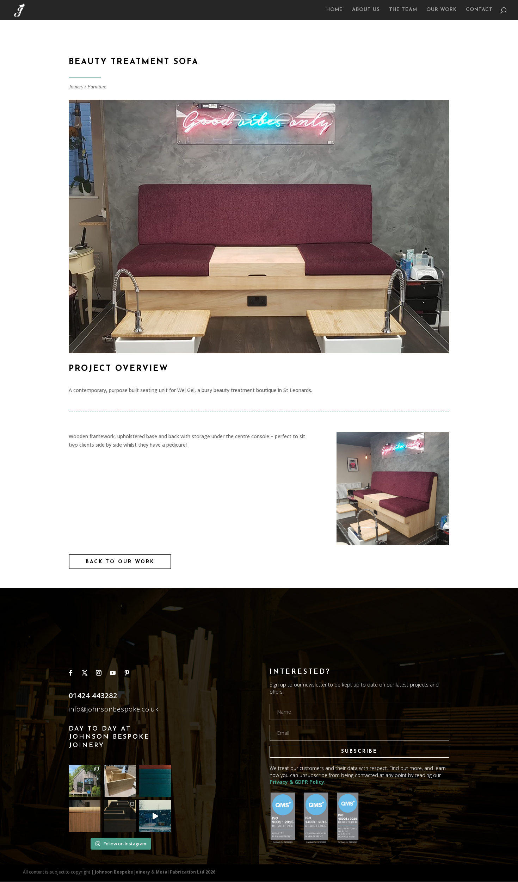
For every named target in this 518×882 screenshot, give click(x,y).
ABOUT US (366, 9)
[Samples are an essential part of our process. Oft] (155, 781)
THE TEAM (403, 9)
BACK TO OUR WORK (120, 562)
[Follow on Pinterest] (126, 672)
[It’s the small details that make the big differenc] (84, 816)
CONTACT (479, 9)
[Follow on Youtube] (112, 672)
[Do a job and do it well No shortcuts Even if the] (120, 781)
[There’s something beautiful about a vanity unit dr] (120, 816)
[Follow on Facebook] (70, 672)
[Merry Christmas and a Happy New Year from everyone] (155, 816)
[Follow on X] (84, 672)
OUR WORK (441, 9)
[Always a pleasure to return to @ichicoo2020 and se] (84, 781)
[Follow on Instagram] (98, 672)
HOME (334, 9)
